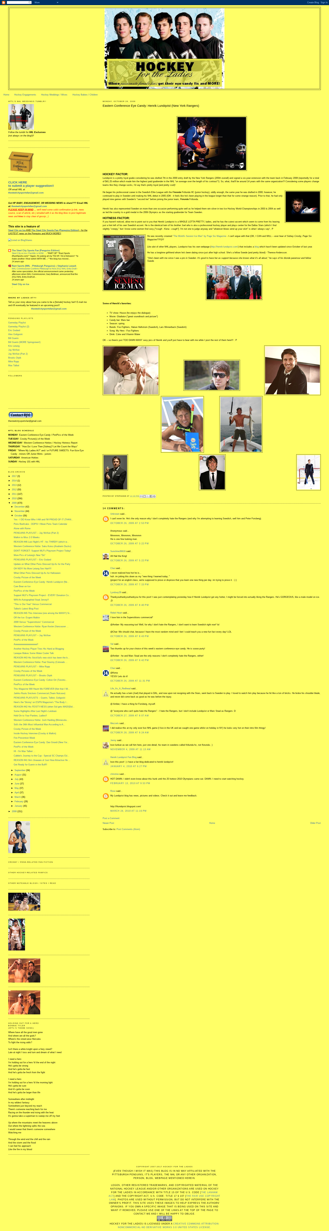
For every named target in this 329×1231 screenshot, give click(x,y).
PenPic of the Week (24, 640)
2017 (14, 476)
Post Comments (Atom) (128, 829)
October (19, 515)
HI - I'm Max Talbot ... (24, 751)
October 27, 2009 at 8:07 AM (129, 715)
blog (257, 246)
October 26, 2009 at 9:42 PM (129, 660)
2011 (14, 494)
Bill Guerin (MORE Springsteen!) (24, 342)
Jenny (113, 740)
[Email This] (141, 496)
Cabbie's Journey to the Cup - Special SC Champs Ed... (41, 755)
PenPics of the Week (24, 591)
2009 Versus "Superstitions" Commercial (34, 622)
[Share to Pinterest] (154, 496)
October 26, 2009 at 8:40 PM (129, 605)
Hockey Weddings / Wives (54, 94)
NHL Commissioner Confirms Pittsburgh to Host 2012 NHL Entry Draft (44, 269)
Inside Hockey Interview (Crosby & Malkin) (35, 733)
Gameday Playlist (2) (18, 326)
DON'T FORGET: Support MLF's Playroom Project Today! (42, 550)
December (20, 506)
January (19, 806)
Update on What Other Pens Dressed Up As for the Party (42, 564)
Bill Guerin (13, 338)
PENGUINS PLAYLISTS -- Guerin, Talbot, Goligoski (39, 697)
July (17, 779)
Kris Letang (14, 346)
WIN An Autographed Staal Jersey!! (31, 599)
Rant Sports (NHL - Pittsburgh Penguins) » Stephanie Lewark (44, 266)
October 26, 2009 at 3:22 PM (129, 543)
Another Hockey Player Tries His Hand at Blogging (39, 648)
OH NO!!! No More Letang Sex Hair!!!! (32, 568)
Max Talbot (13, 365)
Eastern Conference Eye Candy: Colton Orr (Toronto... (40, 680)
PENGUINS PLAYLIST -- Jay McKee (32, 635)
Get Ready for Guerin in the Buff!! (30, 764)
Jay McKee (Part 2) (18, 354)
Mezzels (114, 723)
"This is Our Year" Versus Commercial (33, 604)
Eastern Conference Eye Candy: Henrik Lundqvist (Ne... (41, 582)
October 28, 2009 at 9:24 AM (129, 732)
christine (114, 774)
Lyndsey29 (115, 592)
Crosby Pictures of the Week (28, 671)
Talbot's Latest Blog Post (26, 608)
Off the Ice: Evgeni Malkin (27, 617)
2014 (14, 480)
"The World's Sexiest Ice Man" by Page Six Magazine (199, 236)
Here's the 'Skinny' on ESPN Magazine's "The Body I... (41, 702)
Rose (112, 791)
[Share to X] (147, 496)
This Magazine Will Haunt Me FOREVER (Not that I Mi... (42, 689)
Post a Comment (111, 818)
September (20, 770)
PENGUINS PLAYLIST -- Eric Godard (32, 559)
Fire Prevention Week (24, 738)
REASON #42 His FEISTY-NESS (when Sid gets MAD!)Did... (44, 706)
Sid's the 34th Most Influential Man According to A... (39, 724)
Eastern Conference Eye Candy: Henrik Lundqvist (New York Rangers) (151, 105)
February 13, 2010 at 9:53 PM (130, 783)
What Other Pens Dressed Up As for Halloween (37, 573)
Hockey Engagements (25, 94)
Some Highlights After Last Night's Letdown (35, 711)
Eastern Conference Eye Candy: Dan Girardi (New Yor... (41, 742)
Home (6, 94)
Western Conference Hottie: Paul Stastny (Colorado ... (41, 662)
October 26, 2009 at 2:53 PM (129, 523)
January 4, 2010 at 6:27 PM (128, 766)
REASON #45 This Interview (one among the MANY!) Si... (42, 613)
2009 (14, 503)
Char (112, 568)
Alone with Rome (22, 528)
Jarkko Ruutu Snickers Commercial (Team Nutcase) (39, 693)
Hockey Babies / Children (85, 94)
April (17, 792)
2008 (14, 811)
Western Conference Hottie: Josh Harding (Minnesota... (41, 720)
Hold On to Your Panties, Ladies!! (30, 715)
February (19, 801)
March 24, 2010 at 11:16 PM (128, 811)
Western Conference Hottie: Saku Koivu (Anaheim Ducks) (42, 546)
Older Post (315, 823)
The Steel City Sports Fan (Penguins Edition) (35, 250)
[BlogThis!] (144, 496)
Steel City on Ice (17, 230)
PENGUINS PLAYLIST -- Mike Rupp (32, 666)
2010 (14, 498)
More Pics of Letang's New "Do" (29, 555)
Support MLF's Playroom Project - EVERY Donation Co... (42, 595)
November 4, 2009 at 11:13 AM (130, 749)
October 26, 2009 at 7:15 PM (129, 584)
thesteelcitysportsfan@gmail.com (26, 192)
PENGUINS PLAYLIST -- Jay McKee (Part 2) (36, 533)
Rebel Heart (116, 612)
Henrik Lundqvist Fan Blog (123, 757)
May (17, 788)
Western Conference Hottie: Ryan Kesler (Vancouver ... (41, 626)
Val (111, 644)
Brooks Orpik (14, 357)
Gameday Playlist (17, 322)
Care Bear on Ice (22, 586)
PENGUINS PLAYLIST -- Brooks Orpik (33, 675)
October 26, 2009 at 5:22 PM (129, 560)
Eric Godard (14, 330)
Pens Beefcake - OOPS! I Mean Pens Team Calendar (40, 524)
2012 (14, 489)
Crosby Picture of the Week (27, 577)
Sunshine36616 (118, 551)
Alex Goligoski (15, 334)
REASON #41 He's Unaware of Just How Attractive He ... (42, 760)
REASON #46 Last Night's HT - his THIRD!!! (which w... (41, 542)
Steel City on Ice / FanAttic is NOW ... (29, 253)
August (18, 774)
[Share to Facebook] (151, 496)
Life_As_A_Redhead (120, 688)
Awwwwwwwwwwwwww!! (26, 644)
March (18, 797)
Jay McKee (14, 350)
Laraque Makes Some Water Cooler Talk (34, 653)
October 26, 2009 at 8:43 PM (129, 636)
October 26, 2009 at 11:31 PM (130, 681)
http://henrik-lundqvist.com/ (224, 246)
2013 (14, 485)
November (20, 511)
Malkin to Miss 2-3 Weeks (27, 537)
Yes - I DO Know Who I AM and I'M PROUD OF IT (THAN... (43, 519)
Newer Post (108, 823)
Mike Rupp (13, 361)
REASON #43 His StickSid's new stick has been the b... (42, 657)
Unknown (114, 514)
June (17, 783)
